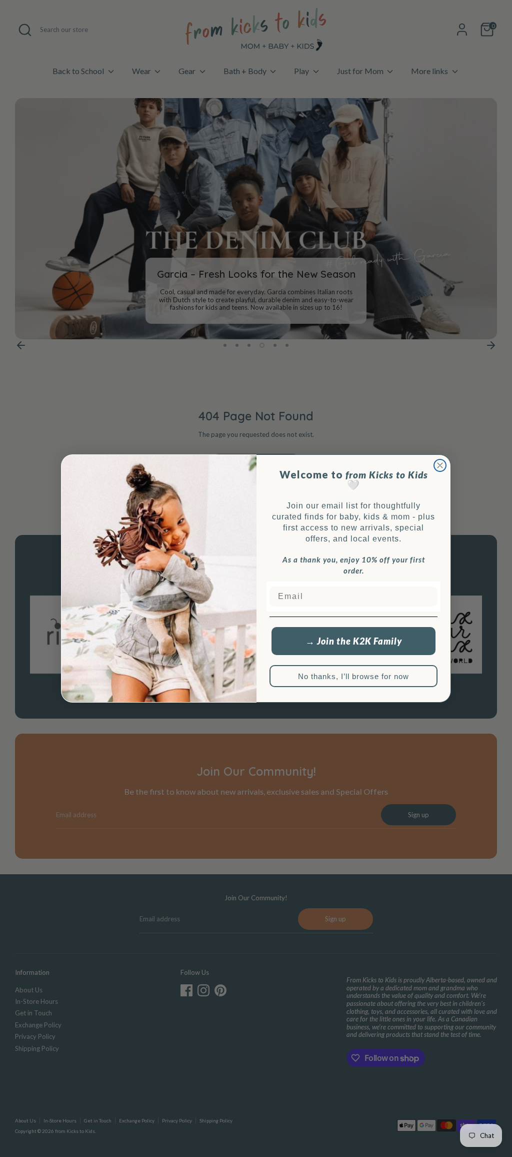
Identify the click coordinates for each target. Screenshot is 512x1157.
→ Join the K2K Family (354, 641)
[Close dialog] (440, 465)
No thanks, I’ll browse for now (353, 676)
